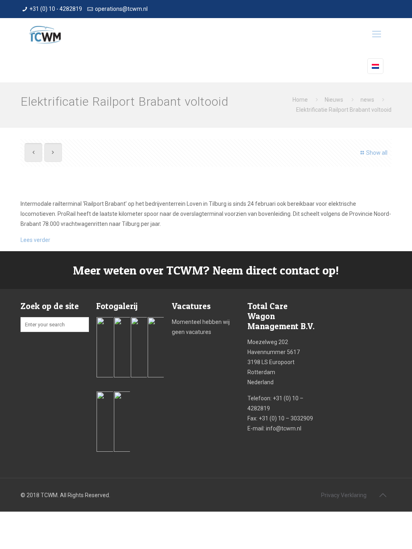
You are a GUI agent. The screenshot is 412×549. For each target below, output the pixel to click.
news (367, 99)
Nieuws (334, 99)
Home (300, 99)
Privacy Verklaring (344, 495)
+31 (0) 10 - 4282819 (55, 9)
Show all (376, 153)
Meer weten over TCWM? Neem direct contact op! (206, 270)
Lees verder (35, 240)
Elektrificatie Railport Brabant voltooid (343, 110)
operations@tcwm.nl (121, 9)
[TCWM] (45, 34)
